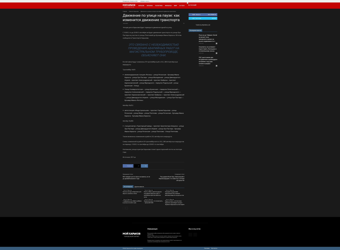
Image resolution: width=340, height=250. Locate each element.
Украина (150, 5)
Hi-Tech (181, 5)
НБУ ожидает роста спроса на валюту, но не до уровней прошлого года (136, 177)
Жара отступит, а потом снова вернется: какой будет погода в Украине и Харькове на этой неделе (174, 202)
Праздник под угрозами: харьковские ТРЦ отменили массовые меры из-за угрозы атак (174, 193)
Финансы (168, 5)
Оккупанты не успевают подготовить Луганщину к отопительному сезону (208, 49)
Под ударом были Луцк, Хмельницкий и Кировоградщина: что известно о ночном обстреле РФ (171, 178)
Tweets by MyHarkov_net (203, 25)
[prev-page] (124, 208)
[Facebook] (213, 1)
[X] (216, 1)
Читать (214, 18)
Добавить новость (145, 1)
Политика (158, 5)
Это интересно (128, 186)
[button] (215, 6)
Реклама (206, 248)
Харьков (141, 5)
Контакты (214, 248)
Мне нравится (212, 14)
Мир (175, 5)
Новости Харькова (134, 11)
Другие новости (139, 186)
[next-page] (127, 208)
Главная (125, 11)
